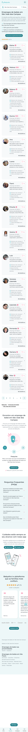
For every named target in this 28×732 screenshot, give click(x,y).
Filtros (24, 7)
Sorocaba (4, 663)
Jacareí (4, 650)
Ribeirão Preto (17, 661)
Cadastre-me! (14, 628)
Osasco (9, 663)
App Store (9, 547)
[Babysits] (6, 2)
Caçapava (9, 650)
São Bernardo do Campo (8, 659)
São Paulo (4, 657)
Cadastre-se (14, 467)
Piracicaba (9, 665)
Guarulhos (10, 657)
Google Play (19, 547)
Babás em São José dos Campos (10, 643)
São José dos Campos (7, 661)
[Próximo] (24, 398)
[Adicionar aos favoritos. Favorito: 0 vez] (23, 67)
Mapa (15, 724)
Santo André (15, 663)
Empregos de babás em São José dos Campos (14, 639)
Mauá (21, 663)
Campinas (16, 657)
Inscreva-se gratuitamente (14, 35)
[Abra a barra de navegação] (25, 2)
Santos (3, 665)
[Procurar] (3, 7)
